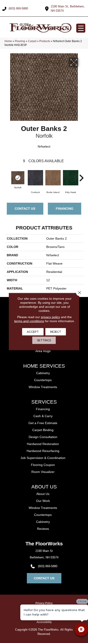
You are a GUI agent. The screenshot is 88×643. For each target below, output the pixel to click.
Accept (33, 331)
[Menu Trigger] (80, 28)
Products (44, 41)
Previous (6, 175)
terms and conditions (29, 321)
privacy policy (50, 317)
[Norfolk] (18, 177)
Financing (64, 208)
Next (81, 175)
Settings (44, 340)
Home (8, 41)
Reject (55, 331)
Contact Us (25, 208)
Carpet (32, 41)
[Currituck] (35, 177)
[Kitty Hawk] (70, 177)
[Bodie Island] (53, 177)
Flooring (20, 41)
